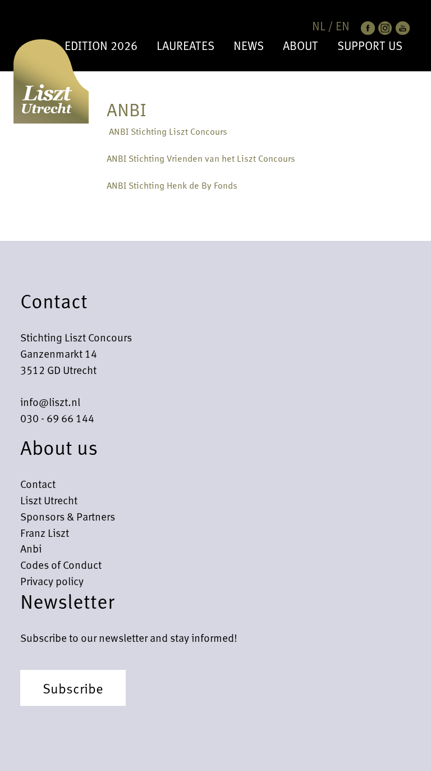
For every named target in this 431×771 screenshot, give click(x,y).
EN (343, 25)
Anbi (31, 548)
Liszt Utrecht (48, 499)
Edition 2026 (101, 45)
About (300, 45)
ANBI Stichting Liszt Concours (167, 131)
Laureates (185, 45)
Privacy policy (52, 580)
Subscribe (73, 687)
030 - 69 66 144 (57, 417)
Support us (369, 45)
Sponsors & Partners (67, 516)
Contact (38, 483)
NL (318, 25)
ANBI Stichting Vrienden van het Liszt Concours (201, 158)
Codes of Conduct (61, 564)
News (248, 45)
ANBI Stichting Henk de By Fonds (172, 185)
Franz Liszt (44, 532)
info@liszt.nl (50, 401)
